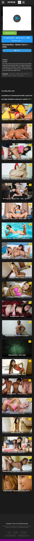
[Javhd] (11, 2)
